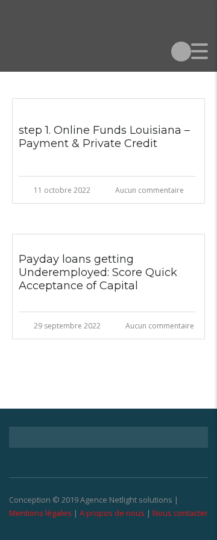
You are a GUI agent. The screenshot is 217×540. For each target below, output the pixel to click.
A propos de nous (112, 512)
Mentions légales (40, 512)
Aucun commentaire (149, 190)
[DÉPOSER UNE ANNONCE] (181, 50)
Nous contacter (180, 512)
